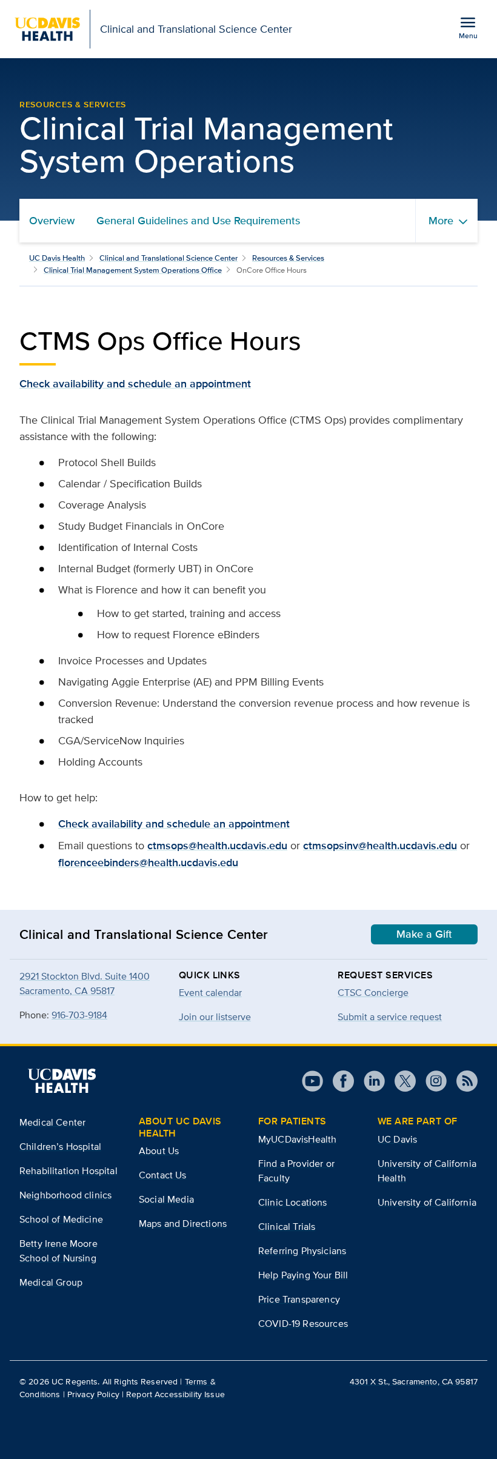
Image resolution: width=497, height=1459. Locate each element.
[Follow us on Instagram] (431, 1081)
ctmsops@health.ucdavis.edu (217, 845)
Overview (52, 221)
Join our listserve (215, 1017)
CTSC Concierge (373, 993)
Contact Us (163, 1175)
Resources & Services (288, 258)
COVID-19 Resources (303, 1323)
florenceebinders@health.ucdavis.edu (148, 862)
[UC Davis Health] (61, 1081)
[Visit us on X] (400, 1081)
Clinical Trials (286, 1227)
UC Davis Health (57, 258)
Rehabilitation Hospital (68, 1171)
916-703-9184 (79, 1015)
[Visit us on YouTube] (312, 1081)
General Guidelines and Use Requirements (198, 221)
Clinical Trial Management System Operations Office (133, 270)
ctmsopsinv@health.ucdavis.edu (380, 845)
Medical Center (52, 1122)
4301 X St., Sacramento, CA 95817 (414, 1381)
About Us (159, 1151)
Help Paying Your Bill (303, 1275)
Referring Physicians (302, 1251)
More (441, 221)
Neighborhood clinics (65, 1195)
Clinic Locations (292, 1202)
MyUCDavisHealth (297, 1139)
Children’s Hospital (60, 1147)
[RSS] (462, 1081)
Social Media (166, 1199)
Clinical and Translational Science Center (168, 258)
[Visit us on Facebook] (338, 1081)
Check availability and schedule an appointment (135, 384)
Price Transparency (299, 1299)
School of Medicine (61, 1219)
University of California (427, 1202)
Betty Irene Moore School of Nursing (58, 1251)
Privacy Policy (93, 1394)
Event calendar (210, 993)
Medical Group (50, 1282)
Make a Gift (424, 934)
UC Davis (397, 1139)
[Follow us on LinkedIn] (369, 1081)
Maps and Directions (183, 1223)
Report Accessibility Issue (175, 1394)
